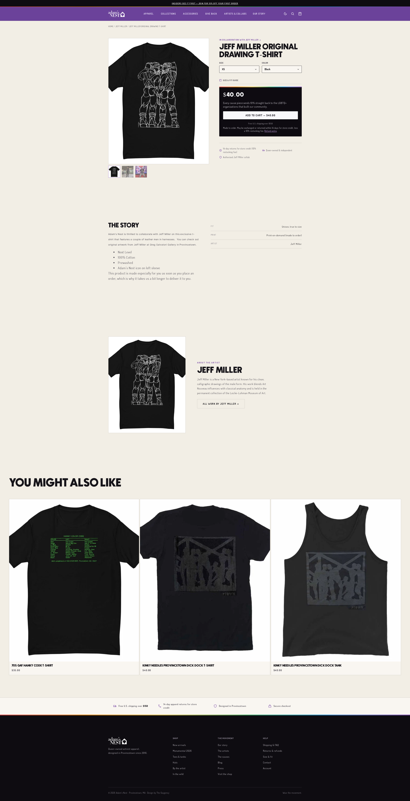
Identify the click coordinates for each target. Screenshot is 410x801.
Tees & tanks (179, 756)
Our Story (259, 13)
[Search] (292, 14)
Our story (222, 745)
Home (110, 26)
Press (221, 768)
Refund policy (270, 131)
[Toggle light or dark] (285, 13)
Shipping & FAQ (271, 745)
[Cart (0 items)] (300, 14)
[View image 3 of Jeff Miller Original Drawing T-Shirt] (141, 172)
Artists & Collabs (235, 13)
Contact (267, 762)
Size (221, 63)
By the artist (179, 768)
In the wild (178, 773)
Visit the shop (225, 773)
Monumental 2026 (182, 750)
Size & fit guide (230, 80)
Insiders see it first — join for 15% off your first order (205, 3)
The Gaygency (163, 793)
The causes (224, 756)
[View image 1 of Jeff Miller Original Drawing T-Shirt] (114, 172)
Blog (220, 762)
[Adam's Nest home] (116, 14)
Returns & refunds (272, 750)
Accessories (190, 13)
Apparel (149, 13)
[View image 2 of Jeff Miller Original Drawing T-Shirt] (128, 172)
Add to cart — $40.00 (260, 115)
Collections (168, 13)
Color (265, 63)
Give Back (211, 13)
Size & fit (268, 756)
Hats (175, 762)
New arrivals (179, 745)
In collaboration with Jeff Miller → (240, 39)
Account (267, 768)
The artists (223, 750)
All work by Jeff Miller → (221, 403)
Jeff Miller (121, 26)
